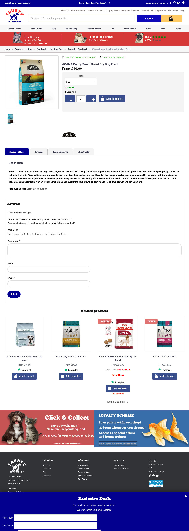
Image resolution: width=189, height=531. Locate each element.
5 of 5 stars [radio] (62, 234)
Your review (13, 241)
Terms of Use (83, 469)
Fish (163, 28)
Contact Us (100, 10)
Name (11, 263)
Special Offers (14, 28)
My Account (173, 10)
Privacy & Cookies (85, 476)
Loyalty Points (113, 10)
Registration (160, 10)
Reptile (178, 28)
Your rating (13, 230)
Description (16, 151)
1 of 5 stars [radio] (13, 234)
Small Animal (130, 28)
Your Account (119, 465)
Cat (112, 28)
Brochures (47, 476)
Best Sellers (36, 28)
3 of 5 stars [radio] (37, 234)
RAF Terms (82, 479)
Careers (90, 10)
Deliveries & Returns (130, 10)
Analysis (83, 151)
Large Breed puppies (37, 189)
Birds (148, 28)
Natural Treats (94, 28)
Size (81, 76)
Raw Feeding (71, 28)
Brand (39, 151)
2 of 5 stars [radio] (25, 234)
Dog (54, 28)
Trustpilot (157, 40)
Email (11, 278)
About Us (65, 10)
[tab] (17, 151)
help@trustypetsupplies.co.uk (18, 3)
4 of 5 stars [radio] (49, 234)
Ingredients (60, 151)
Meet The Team (78, 10)
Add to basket (114, 98)
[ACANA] (69, 135)
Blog (182, 10)
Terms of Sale (147, 10)
